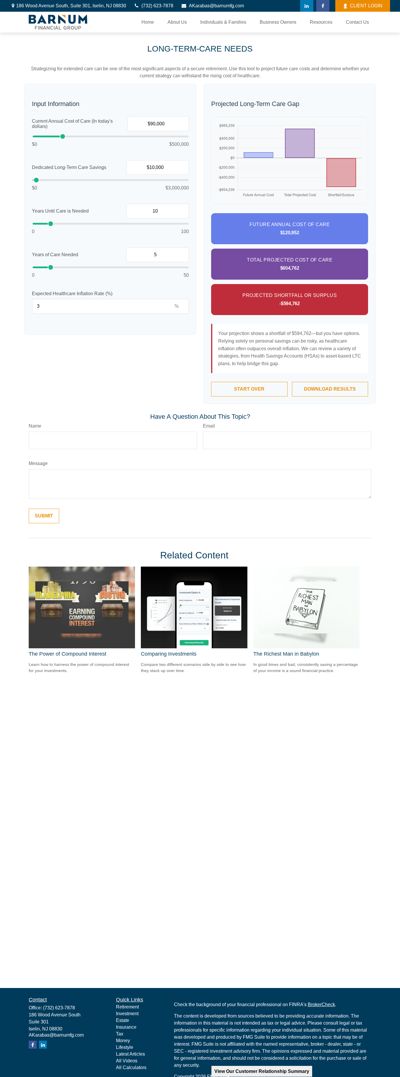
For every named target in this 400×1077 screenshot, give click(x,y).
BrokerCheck (321, 1004)
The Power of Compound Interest (67, 654)
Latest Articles (130, 1054)
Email (209, 425)
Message (38, 463)
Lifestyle (124, 1047)
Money (123, 1040)
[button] (147, 22)
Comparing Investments (168, 654)
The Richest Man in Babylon (286, 654)
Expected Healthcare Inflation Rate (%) (72, 293)
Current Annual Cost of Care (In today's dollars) (72, 124)
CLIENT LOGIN (366, 5)
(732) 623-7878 (157, 5)
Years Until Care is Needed (60, 210)
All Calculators (131, 1067)
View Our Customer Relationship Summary (261, 1071)
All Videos (126, 1060)
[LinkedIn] (306, 6)
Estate (122, 1020)
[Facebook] (322, 6)
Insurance (126, 1027)
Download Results (330, 389)
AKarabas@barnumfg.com (216, 5)
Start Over (249, 389)
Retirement (127, 1006)
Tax (119, 1033)
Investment (127, 1013)
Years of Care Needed (55, 254)
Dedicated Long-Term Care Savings (69, 167)
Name (35, 425)
